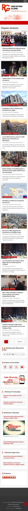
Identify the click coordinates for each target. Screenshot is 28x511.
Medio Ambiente (17, 104)
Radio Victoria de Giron (18, 502)
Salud (4, 227)
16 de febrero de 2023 (7, 204)
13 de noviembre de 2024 (8, 52)
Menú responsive (25, 1)
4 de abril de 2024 (6, 82)
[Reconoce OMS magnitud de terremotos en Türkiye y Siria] (14, 221)
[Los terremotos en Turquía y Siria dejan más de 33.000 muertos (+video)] (14, 251)
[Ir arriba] (25, 504)
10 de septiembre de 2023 (8, 174)
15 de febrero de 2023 (7, 234)
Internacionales (7, 74)
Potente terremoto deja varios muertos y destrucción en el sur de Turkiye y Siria (13, 326)
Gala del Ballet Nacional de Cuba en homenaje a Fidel (14, 442)
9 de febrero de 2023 (7, 298)
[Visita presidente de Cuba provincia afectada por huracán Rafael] (14, 38)
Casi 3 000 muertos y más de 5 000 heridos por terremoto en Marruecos (13, 138)
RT (15, 266)
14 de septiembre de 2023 (8, 142)
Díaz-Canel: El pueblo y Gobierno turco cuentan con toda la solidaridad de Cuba (12, 294)
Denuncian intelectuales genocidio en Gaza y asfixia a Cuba (13, 417)
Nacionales (6, 44)
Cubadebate (15, 82)
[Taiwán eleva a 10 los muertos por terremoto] (14, 68)
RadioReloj (16, 436)
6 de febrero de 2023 (7, 330)
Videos (14, 257)
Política (12, 288)
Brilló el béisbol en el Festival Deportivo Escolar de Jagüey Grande (14, 463)
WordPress (19, 508)
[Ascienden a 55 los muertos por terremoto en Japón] (14, 98)
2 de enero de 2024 (7, 112)
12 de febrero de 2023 (7, 266)
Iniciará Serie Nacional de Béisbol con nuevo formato (13, 457)
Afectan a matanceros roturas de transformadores (13, 402)
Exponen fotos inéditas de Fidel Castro (12, 396)
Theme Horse (16, 506)
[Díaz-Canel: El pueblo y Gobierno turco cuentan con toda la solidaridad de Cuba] (14, 283)
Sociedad (12, 44)
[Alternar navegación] (3, 23)
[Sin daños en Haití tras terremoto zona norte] (14, 191)
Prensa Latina (19, 52)
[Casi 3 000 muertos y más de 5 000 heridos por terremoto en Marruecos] (14, 127)
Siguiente (20, 341)
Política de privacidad (13, 504)
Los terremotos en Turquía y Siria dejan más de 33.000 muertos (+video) (13, 262)
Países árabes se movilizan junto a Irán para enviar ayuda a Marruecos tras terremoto (13, 170)
